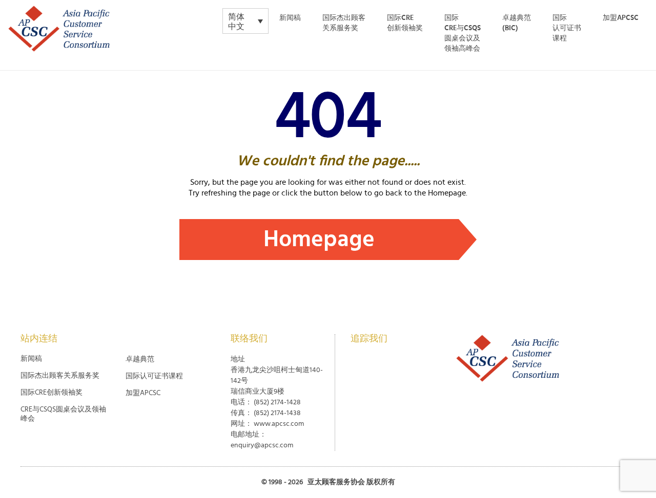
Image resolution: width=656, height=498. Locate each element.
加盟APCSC (621, 17)
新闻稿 (290, 17)
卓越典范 (140, 359)
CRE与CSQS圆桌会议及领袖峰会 (63, 414)
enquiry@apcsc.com (262, 445)
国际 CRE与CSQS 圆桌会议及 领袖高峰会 (462, 33)
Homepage (319, 239)
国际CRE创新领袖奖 (405, 23)
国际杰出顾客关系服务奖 (59, 375)
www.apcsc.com (279, 423)
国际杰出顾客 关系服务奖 (343, 23)
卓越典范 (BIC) (516, 23)
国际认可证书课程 (154, 376)
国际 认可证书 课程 (566, 28)
